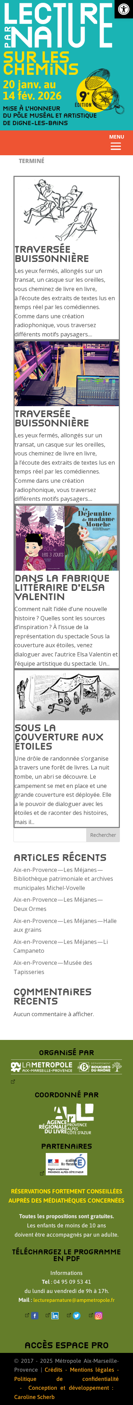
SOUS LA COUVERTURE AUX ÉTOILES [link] (59, 736)
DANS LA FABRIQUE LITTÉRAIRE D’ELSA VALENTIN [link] (62, 587)
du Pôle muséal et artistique (50, 115)
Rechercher (103, 835)
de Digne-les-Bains (35, 122)
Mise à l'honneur (31, 108)
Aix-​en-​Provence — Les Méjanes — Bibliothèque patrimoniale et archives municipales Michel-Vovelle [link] (63, 879)
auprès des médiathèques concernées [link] (66, 1200)
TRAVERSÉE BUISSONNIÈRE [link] (52, 254)
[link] (124, 9)
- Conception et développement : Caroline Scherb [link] (63, 1392)
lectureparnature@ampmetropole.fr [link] (74, 1300)
